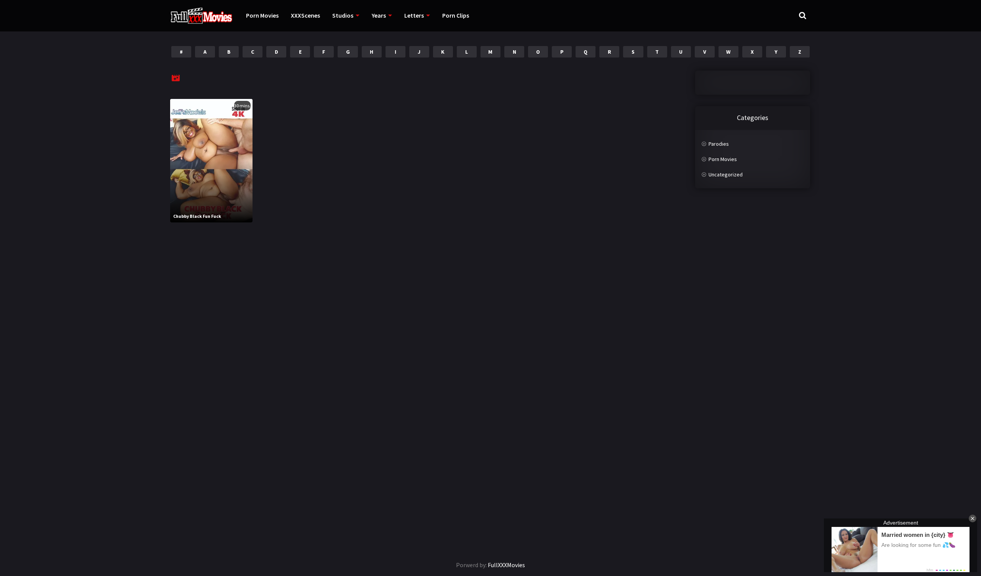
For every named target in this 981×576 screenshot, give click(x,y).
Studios (342, 15)
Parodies (719, 143)
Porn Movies (262, 15)
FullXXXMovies (506, 565)
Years (379, 15)
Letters (414, 15)
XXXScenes (305, 15)
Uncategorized (726, 174)
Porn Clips (455, 15)
